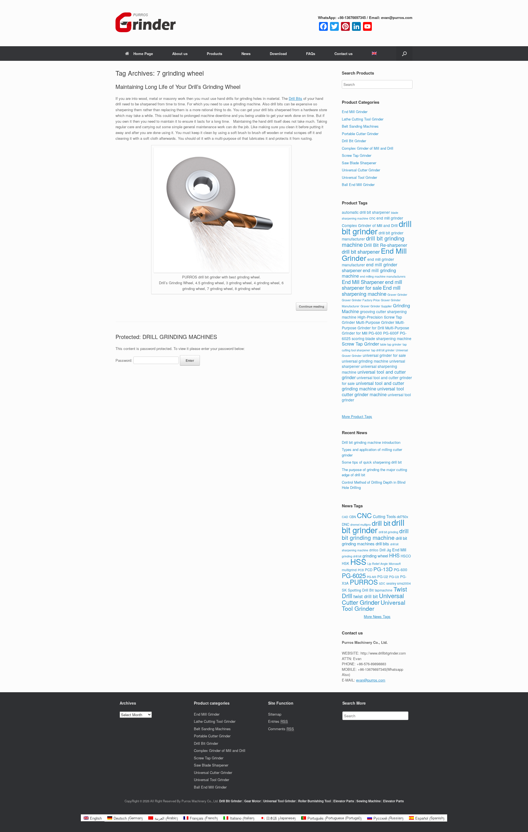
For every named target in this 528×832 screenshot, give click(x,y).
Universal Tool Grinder (359, 177)
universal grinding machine (365, 361)
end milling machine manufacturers (382, 276)
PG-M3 (371, 577)
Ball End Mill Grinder (358, 184)
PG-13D (383, 569)
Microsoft (395, 564)
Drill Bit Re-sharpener (385, 245)
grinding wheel (375, 556)
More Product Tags (357, 416)
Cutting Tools (384, 516)
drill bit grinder (377, 227)
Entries (278, 721)
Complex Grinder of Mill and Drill (367, 148)
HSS (358, 561)
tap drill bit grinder (383, 350)
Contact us (343, 53)
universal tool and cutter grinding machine (373, 386)
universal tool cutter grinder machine (373, 391)
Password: (124, 360)
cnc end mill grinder (386, 218)
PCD (368, 569)
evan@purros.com (370, 680)
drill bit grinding (388, 532)
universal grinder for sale (384, 355)
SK (344, 590)
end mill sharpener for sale (372, 284)
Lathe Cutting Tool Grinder (362, 119)
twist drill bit (365, 596)
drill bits (382, 543)
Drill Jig (385, 549)
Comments (281, 728)
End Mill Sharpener (363, 281)
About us (180, 53)
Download (278, 53)
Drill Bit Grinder (354, 140)
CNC (364, 515)
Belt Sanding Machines (360, 126)
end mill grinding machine (369, 273)
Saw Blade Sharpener (359, 162)
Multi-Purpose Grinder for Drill (373, 324)
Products (214, 53)
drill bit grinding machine (375, 534)
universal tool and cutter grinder (374, 374)
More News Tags (377, 616)
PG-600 (375, 333)
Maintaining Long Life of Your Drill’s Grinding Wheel (178, 87)
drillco (373, 550)
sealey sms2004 (398, 583)
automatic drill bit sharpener (366, 212)
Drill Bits (295, 98)
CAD (345, 517)
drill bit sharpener (361, 251)
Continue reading (311, 306)
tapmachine (383, 590)
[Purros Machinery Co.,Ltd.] (146, 23)
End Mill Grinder (354, 111)
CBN (352, 516)
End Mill (399, 549)
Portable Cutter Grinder (360, 133)
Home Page (143, 53)
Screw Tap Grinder (356, 155)
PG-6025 (354, 575)
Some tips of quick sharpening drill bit (372, 462)
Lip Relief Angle (377, 564)
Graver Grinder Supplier (376, 306)
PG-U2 (382, 576)
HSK (345, 563)
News (246, 53)
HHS (394, 555)
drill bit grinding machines (374, 541)
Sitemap (274, 714)
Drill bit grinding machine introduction (371, 442)
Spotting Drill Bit (361, 590)
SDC (382, 583)
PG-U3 (394, 576)
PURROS (364, 582)
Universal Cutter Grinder (361, 170)
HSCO (406, 556)
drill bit (381, 523)
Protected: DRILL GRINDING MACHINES (166, 337)
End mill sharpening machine (371, 290)
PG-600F (391, 333)
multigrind (349, 570)
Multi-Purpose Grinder (375, 322)
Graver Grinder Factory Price (361, 300)
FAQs (310, 53)
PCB (361, 570)
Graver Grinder (397, 294)
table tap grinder (391, 344)
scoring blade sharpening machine (381, 338)
